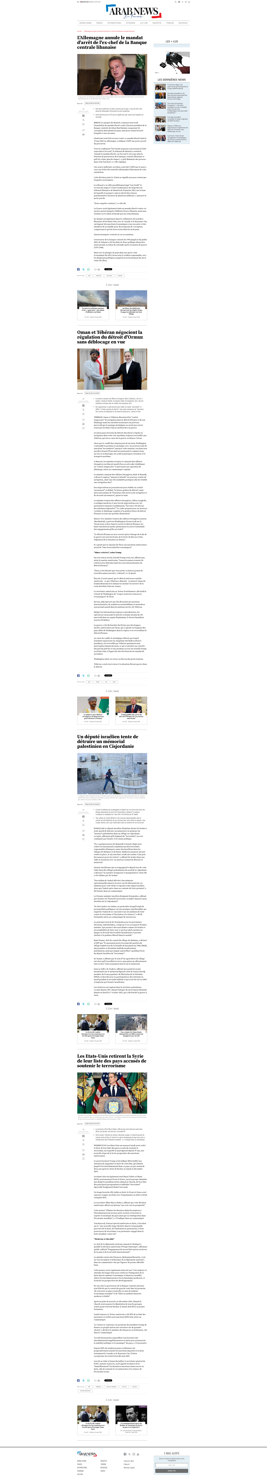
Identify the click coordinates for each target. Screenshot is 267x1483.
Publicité (126, 1464)
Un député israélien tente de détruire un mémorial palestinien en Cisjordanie (107, 741)
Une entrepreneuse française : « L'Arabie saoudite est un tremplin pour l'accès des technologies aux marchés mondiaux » (177, 108)
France (99, 23)
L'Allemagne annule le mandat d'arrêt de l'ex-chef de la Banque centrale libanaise (109, 31)
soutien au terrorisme (111, 1387)
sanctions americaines (85, 1390)
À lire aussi (112, 284)
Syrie (89, 1387)
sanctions (134, 1387)
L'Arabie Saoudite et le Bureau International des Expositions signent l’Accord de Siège (177, 96)
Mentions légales (129, 1467)
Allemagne (120, 275)
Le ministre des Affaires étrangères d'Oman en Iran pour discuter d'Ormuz (93, 716)
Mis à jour (105, 698)
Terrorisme (98, 1387)
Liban (89, 275)
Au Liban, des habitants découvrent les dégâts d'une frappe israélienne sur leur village (131, 311)
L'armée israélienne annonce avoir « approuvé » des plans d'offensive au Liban (93, 310)
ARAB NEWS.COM (84, 2)
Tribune (170, 23)
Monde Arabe (85, 23)
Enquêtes (157, 23)
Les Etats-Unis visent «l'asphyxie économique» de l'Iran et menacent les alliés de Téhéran (177, 138)
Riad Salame (109, 275)
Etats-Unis (124, 1387)
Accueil (79, 31)
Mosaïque (183, 23)
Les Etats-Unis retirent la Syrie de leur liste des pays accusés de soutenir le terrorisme (111, 1061)
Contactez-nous (129, 1461)
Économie (130, 23)
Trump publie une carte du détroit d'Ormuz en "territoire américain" (131, 716)
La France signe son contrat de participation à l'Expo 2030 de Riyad (177, 87)
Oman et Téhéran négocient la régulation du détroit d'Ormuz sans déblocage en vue (110, 337)
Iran (106, 682)
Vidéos (103, 1471)
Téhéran (97, 682)
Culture (144, 23)
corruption (98, 275)
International (114, 23)
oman (89, 682)
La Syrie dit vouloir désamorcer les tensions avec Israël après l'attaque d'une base (93, 1035)
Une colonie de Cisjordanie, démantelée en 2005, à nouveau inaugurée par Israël (131, 1034)
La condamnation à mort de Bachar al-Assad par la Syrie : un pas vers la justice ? (131, 1425)
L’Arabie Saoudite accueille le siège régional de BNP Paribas (177, 119)
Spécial (143, 1406)
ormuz (114, 682)
